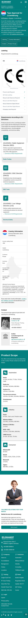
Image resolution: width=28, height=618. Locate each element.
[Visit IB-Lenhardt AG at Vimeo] (8, 615)
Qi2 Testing (18, 587)
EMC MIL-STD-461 (6, 590)
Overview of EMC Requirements (13, 183)
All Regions (4, 18)
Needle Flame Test (6, 587)
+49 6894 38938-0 (16, 327)
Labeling (4, 39)
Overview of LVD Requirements (13, 214)
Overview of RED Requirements (13, 153)
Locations (4, 570)
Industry (17, 564)
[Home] (6, 2)
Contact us (14, 320)
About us (3, 557)
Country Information (14, 39)
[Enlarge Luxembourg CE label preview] (14, 76)
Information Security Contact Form (6, 604)
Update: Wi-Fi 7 (19, 584)
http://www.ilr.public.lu (17, 339)
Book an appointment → (8, 7)
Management (4, 564)
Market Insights (19, 577)
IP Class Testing (5, 580)
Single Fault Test (5, 577)
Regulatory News (20, 580)
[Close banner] (25, 7)
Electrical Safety (8, 219)
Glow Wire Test (5, 584)
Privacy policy (5, 600)
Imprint (3, 597)
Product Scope (12, 43)
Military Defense (19, 560)
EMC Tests (6, 189)
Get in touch (14, 527)
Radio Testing (7, 159)
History (3, 567)
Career (17, 590)
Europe (11, 18)
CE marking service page (17, 34)
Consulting (18, 567)
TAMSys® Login (19, 570)
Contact (4, 43)
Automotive (18, 557)
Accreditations (5, 560)
